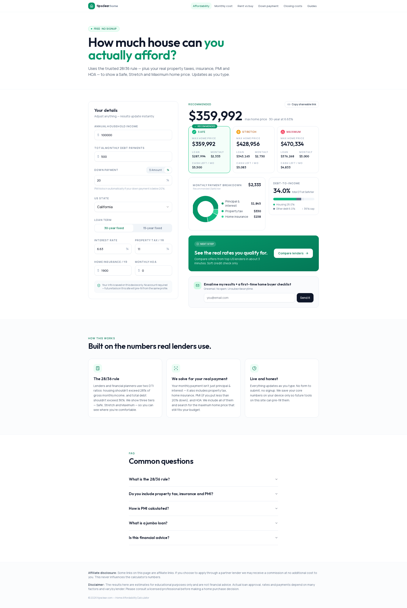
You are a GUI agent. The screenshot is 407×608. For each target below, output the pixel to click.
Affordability (201, 6)
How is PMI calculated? (149, 508)
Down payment (268, 6)
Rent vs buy (245, 6)
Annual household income (116, 126)
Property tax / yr (149, 240)
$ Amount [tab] (155, 170)
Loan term (103, 220)
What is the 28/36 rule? (149, 479)
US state (101, 198)
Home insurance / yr (110, 262)
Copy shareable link (304, 104)
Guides (312, 6)
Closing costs (293, 6)
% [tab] (168, 170)
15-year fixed (152, 228)
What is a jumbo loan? (148, 523)
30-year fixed (114, 228)
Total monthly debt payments (119, 148)
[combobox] (133, 207)
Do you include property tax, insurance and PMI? (171, 493)
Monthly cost (224, 6)
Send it (305, 298)
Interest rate (106, 240)
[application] (205, 209)
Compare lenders (291, 253)
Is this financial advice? (149, 537)
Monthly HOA (146, 262)
